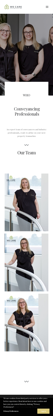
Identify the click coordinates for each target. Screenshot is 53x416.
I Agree (43, 411)
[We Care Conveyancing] (13, 7)
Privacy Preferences (10, 411)
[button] (47, 7)
